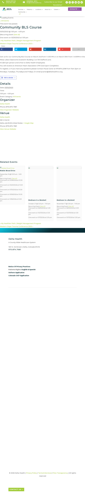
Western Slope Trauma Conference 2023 (16, 44)
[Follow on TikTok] (82, 2)
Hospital (60, 354)
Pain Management (26, 420)
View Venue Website (8, 129)
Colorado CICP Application (18, 276)
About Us (13, 326)
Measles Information (72, 391)
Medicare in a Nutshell (37, 200)
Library (71, 383)
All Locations (15, 305)
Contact (46, 308)
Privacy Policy (31, 473)
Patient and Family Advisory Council (36, 361)
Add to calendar (8, 77)
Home (12, 323)
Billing (35, 323)
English (24, 270)
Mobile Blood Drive (7, 170)
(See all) (17, 35)
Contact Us (15, 489)
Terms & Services (44, 473)
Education (26, 365)
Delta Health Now (71, 364)
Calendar (71, 332)
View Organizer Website (9, 110)
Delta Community (72, 357)
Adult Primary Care (60, 332)
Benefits (48, 357)
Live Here (48, 360)
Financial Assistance (37, 328)
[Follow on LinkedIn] (76, 2)
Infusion (25, 395)
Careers (48, 323)
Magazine (72, 386)
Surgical (25, 440)
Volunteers (56, 305)
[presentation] (7, 168)
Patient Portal (47, 305)
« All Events (4, 21)
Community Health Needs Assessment (72, 339)
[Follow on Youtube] (79, 2)
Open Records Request (13, 378)
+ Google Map (28, 123)
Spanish (32, 270)
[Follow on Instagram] (70, 2)
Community (21, 12)
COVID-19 (72, 346)
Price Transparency (37, 371)
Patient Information (35, 305)
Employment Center (68, 305)
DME (23, 362)
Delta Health (5, 104)
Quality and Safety (12, 385)
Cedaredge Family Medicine (60, 339)
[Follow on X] (73, 2)
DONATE (73, 9)
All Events (17, 97)
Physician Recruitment (48, 335)
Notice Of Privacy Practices (19, 267)
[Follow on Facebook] (67, 2)
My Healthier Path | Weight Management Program (20, 41)
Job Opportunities (49, 328)
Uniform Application (16, 273)
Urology (60, 404)
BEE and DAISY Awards (71, 327)
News (70, 396)
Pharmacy (26, 425)
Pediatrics (60, 388)
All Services (24, 305)
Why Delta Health (47, 352)
